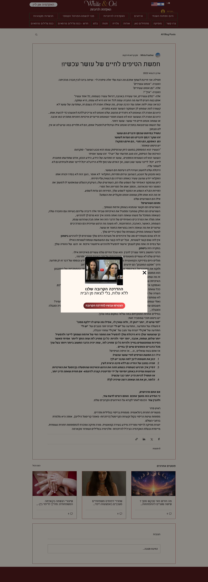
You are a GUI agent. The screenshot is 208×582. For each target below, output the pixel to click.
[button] (144, 272)
